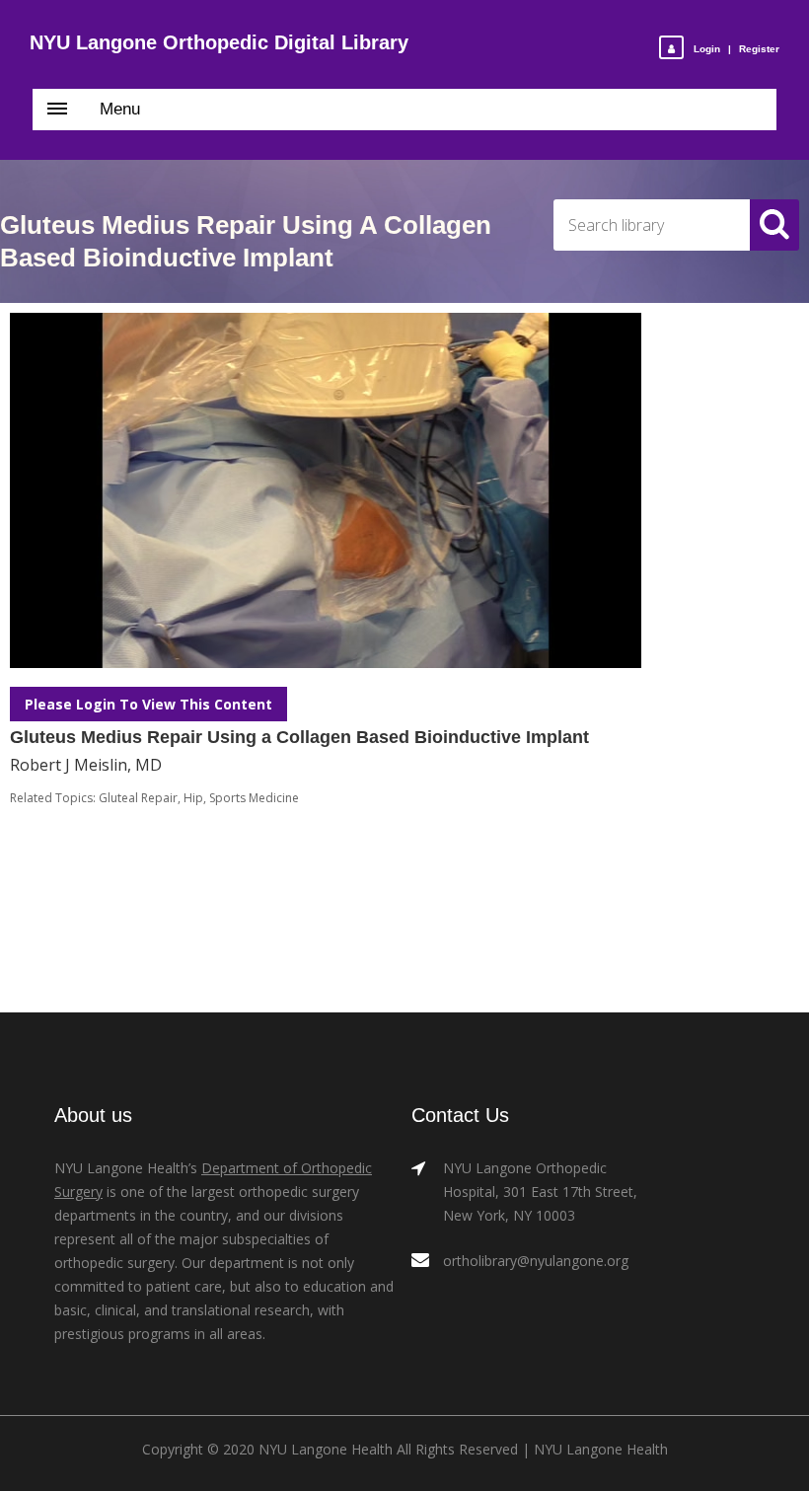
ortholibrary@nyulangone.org (535, 1260)
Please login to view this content (148, 704)
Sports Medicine (254, 797)
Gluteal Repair (138, 797)
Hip (193, 797)
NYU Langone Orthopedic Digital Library (219, 42)
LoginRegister (736, 48)
